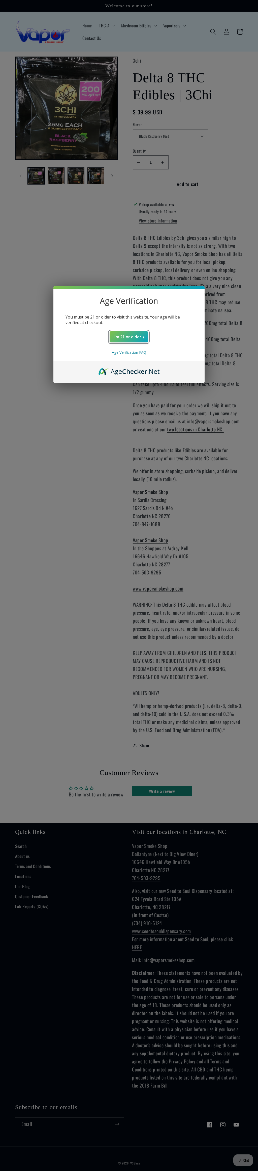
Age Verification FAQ (129, 352)
